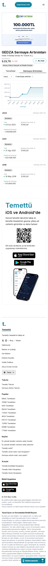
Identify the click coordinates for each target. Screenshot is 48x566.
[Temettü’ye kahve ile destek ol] (33, 560)
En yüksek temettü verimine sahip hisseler (17, 441)
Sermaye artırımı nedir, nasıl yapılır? (14, 455)
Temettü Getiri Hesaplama (11, 469)
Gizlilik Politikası (7, 362)
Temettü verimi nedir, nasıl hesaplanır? (16, 452)
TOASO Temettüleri (9, 413)
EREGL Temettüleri (8, 399)
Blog (11, 340)
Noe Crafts (12, 497)
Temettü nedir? (7, 448)
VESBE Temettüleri (8, 402)
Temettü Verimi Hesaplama (11, 473)
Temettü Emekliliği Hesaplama (13, 466)
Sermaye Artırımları (32, 71)
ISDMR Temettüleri (8, 427)
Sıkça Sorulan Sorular (10, 367)
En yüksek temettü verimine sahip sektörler (17, 445)
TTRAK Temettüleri (9, 430)
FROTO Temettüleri (9, 420)
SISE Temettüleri (8, 406)
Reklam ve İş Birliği (9, 349)
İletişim (18, 340)
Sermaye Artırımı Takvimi (11, 388)
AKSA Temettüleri (8, 416)
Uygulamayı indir (23, 5)
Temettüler (11, 71)
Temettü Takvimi (8, 384)
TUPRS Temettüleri (9, 423)
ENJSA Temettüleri (8, 409)
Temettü (6, 329)
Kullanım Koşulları (8, 358)
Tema (9, 372)
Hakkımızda (6, 345)
